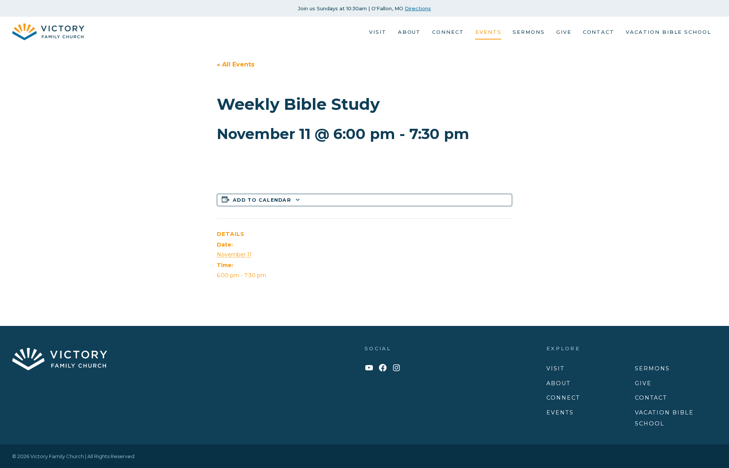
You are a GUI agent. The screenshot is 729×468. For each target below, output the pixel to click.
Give (563, 32)
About (409, 32)
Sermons (529, 32)
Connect (448, 32)
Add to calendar (262, 200)
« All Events (235, 64)
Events (488, 32)
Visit (378, 32)
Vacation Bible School (668, 32)
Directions (418, 8)
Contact (599, 32)
